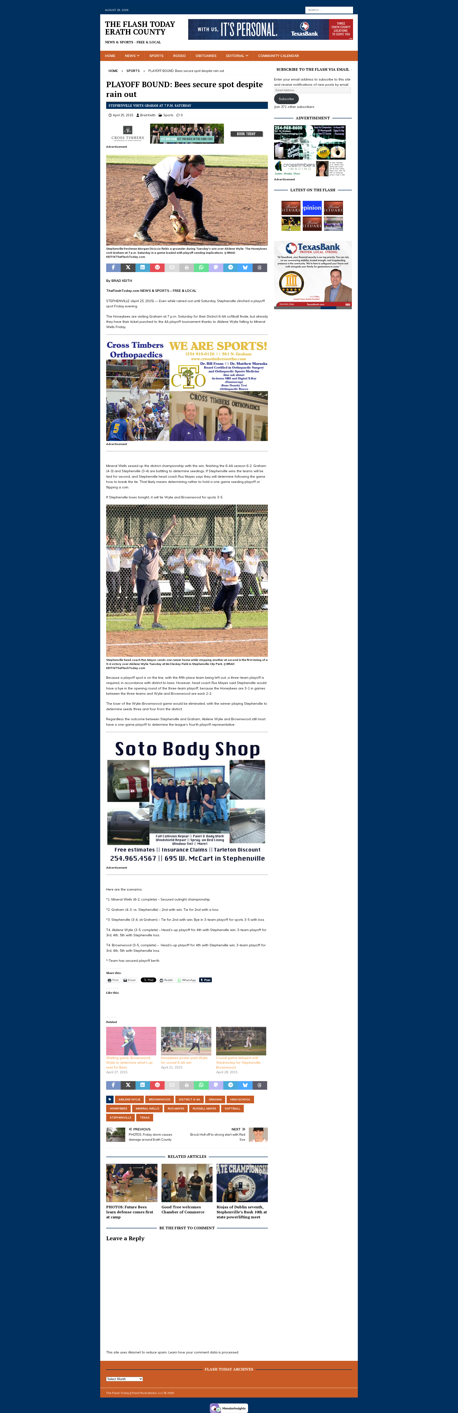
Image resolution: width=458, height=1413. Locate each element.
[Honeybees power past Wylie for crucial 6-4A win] (186, 1041)
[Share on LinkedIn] (142, 267)
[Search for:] (329, 10)
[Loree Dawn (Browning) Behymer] (312, 224)
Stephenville (120, 1117)
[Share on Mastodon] (216, 267)
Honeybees (118, 1108)
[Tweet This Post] (128, 267)
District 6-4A (189, 1099)
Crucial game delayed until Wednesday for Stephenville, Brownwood (238, 1062)
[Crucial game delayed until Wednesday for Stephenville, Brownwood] (241, 1041)
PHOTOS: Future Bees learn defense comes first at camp (129, 1212)
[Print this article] (186, 267)
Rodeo (179, 56)
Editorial (235, 56)
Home (110, 56)
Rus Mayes (176, 1108)
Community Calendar (278, 56)
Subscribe (286, 99)
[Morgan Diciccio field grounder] (187, 243)
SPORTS (162, 291)
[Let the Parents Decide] (312, 208)
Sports (156, 56)
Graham (215, 1099)
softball (232, 1108)
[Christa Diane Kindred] (291, 208)
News (130, 56)
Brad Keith (148, 115)
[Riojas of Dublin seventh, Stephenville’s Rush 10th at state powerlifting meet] (242, 1183)
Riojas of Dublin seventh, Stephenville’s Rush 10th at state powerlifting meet (242, 1212)
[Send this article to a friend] (172, 267)
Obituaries (206, 56)
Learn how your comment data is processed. (203, 1352)
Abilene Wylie (129, 1099)
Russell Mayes (204, 1108)
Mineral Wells (147, 1108)
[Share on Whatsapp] (201, 267)
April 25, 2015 (123, 115)
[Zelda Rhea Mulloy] (333, 208)
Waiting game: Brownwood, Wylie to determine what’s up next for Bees (129, 1062)
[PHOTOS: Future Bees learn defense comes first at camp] (131, 1183)
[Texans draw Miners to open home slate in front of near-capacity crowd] (291, 224)
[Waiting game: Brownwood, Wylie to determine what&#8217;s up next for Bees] (131, 1041)
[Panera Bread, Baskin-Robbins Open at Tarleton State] (333, 224)
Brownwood (159, 1099)
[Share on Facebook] (113, 267)
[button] (187, 200)
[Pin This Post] (157, 267)
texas (145, 1117)
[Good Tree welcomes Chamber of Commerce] (187, 1183)
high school (240, 1099)
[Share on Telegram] (230, 267)
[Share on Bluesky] (245, 267)
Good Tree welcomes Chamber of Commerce (182, 1209)
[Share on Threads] (260, 267)
